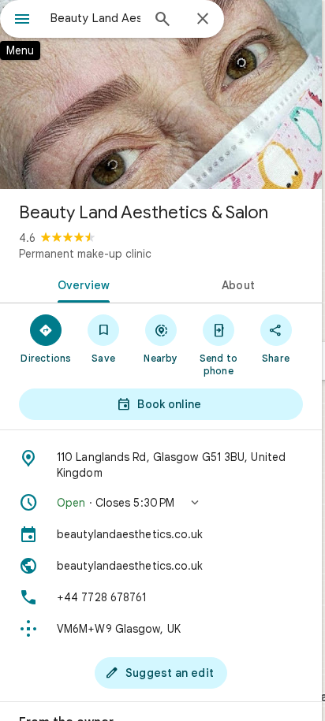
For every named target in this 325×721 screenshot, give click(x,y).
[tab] (80, 284)
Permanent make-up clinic (85, 254)
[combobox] (95, 18)
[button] (161, 502)
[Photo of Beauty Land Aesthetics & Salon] (161, 94)
